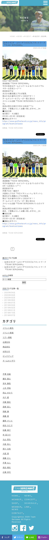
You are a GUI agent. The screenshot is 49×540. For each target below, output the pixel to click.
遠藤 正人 (7, 458)
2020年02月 (9, 298)
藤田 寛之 (7, 379)
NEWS (27, 496)
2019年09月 (9, 300)
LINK (27, 507)
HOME (15, 496)
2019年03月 (9, 305)
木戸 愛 (6, 397)
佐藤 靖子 (7, 430)
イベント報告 (8, 328)
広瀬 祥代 (7, 472)
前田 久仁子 (8, 425)
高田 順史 (7, 467)
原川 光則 (7, 449)
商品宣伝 (6, 347)
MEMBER (17, 499)
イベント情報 (8, 333)
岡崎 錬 (6, 411)
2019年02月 (9, 308)
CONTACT (17, 513)
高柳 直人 (7, 407)
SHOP (15, 503)
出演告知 (6, 342)
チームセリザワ (9, 361)
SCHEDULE (30, 503)
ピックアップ (8, 356)
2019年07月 (9, 303)
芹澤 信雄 (7, 374)
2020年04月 (9, 292)
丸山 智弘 (7, 439)
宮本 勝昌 (7, 383)
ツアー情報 (7, 337)
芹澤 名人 (7, 463)
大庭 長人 (7, 444)
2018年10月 (9, 313)
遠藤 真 (6, 416)
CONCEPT (29, 499)
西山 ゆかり (8, 393)
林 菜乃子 (7, 435)
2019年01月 (9, 310)
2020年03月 (9, 295)
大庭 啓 (6, 453)
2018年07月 (9, 315)
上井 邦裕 (7, 388)
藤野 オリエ (8, 421)
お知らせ (6, 351)
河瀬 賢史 (7, 402)
